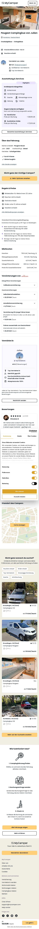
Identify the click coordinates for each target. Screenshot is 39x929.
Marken (4, 894)
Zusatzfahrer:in (8, 260)
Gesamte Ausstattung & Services (19, 132)
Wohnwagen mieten (9, 888)
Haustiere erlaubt (8, 569)
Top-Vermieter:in (8, 573)
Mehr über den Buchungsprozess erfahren (19, 926)
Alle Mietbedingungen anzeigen (13, 212)
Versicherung (6, 879)
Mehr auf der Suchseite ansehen (19, 735)
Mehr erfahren (19, 833)
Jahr (3, 149)
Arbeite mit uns (7, 866)
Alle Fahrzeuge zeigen (19, 827)
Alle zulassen (19, 491)
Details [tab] (19, 436)
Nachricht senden (19, 400)
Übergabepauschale (10, 257)
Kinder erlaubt (22, 569)
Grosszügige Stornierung (25, 573)
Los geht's (29, 923)
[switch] (34, 472)
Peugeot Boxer (19, 146)
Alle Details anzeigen (9, 164)
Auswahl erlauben (19, 496)
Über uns (5, 863)
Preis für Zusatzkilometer (11, 268)
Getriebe (5, 151)
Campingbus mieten (9, 891)
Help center (6, 907)
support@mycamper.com (11, 905)
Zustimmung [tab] (7, 436)
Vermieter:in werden (9, 882)
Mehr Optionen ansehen (21, 178)
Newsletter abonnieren (19, 853)
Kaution (5, 253)
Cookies (4, 872)
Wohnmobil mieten (8, 885)
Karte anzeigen (19, 525)
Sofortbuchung (17, 577)
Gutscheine (6, 869)
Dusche (5, 577)
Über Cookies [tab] (32, 436)
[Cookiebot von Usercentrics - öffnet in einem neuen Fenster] (29, 431)
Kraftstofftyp (17, 149)
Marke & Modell (7, 146)
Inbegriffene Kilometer (10, 264)
